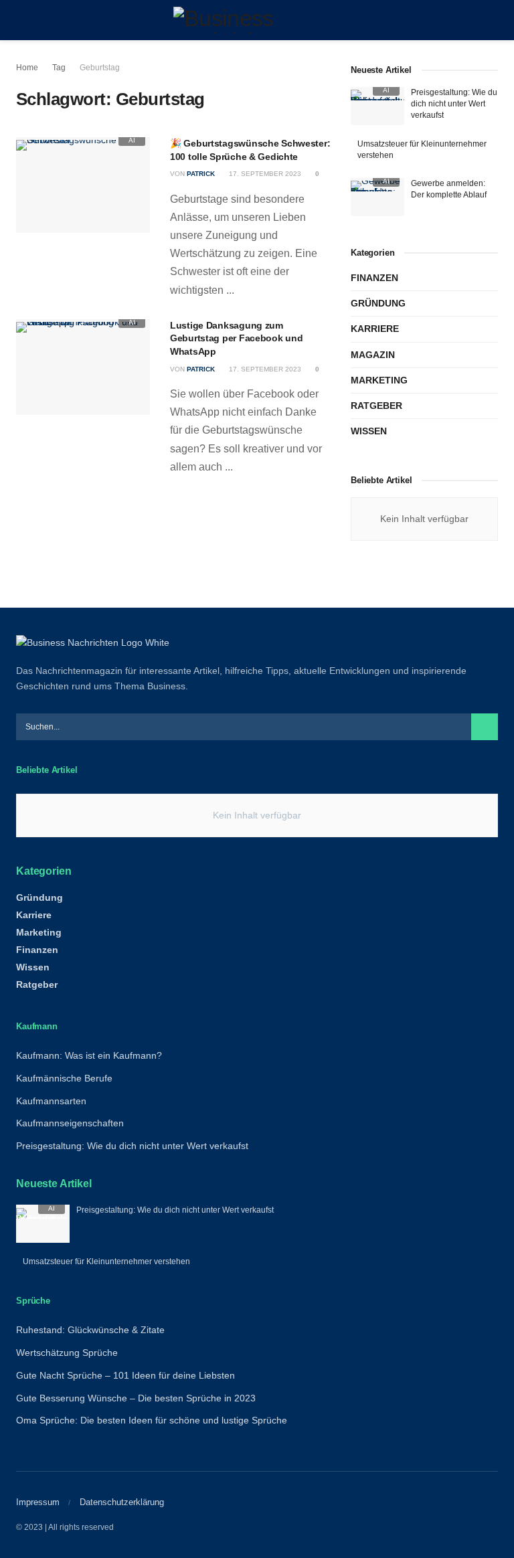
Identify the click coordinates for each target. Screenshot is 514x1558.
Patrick (201, 173)
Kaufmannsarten (51, 1101)
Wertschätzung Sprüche (67, 1352)
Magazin (373, 354)
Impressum (38, 1502)
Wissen (369, 431)
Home (27, 67)
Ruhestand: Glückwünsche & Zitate (90, 1329)
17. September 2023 (264, 173)
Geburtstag (100, 67)
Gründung (378, 303)
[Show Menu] (21, 20)
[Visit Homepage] (257, 20)
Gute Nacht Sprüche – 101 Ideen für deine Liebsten (125, 1375)
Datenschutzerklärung (122, 1502)
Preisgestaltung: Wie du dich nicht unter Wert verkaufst (454, 104)
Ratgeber (376, 405)
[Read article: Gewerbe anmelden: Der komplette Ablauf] (377, 197)
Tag (59, 67)
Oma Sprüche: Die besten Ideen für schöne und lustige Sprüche (151, 1420)
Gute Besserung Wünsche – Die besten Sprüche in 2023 (136, 1398)
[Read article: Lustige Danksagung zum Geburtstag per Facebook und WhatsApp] (83, 367)
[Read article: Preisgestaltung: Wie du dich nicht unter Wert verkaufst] (377, 106)
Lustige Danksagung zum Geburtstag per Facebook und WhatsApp (236, 338)
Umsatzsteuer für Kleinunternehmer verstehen (106, 1261)
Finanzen (374, 277)
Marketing (379, 380)
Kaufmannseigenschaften (70, 1123)
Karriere (375, 328)
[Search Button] (492, 20)
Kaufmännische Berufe (64, 1078)
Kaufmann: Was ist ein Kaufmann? (89, 1055)
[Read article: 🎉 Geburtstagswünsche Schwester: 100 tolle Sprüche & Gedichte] (83, 185)
